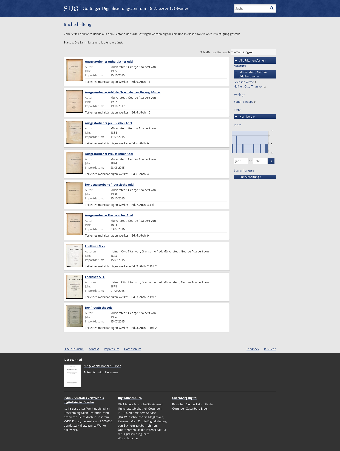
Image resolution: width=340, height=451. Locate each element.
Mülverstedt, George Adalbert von (250, 74)
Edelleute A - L (95, 277)
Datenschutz (132, 349)
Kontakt (94, 349)
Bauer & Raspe (245, 102)
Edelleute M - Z (95, 246)
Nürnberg (244, 116)
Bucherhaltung (247, 177)
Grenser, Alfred (245, 82)
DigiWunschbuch (130, 398)
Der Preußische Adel (99, 308)
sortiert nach (221, 52)
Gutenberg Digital (184, 398)
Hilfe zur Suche (74, 349)
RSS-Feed (270, 349)
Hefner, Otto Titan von (250, 86)
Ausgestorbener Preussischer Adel (109, 154)
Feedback (252, 349)
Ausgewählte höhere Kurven (102, 366)
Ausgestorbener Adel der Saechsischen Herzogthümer (122, 92)
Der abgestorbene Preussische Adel (109, 185)
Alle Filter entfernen (250, 60)
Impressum (111, 349)
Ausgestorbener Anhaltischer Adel (109, 61)
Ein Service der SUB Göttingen (169, 8)
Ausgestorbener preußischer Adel (108, 123)
